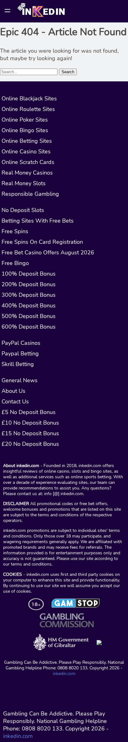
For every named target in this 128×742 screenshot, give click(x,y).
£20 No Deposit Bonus (30, 444)
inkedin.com (64, 673)
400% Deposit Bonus (29, 305)
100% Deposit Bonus (29, 273)
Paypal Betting (20, 353)
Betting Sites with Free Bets (38, 220)
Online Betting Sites (27, 141)
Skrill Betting (18, 364)
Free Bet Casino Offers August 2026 (48, 252)
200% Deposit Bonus (29, 284)
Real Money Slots (24, 183)
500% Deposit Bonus (29, 316)
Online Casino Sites (26, 151)
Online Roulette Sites (28, 109)
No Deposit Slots (23, 210)
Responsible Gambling (30, 194)
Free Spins (15, 231)
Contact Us (15, 401)
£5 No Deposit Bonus (29, 412)
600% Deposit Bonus (29, 326)
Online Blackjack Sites (29, 98)
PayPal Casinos (21, 343)
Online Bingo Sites (25, 130)
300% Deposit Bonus (29, 295)
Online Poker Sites (25, 119)
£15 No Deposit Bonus (30, 433)
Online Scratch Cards (28, 162)
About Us (13, 391)
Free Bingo (15, 263)
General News (20, 380)
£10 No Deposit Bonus (30, 422)
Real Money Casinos (27, 172)
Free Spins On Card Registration (42, 242)
